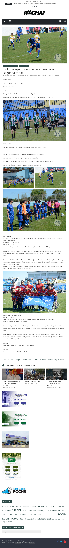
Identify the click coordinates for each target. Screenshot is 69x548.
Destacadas (14, 66)
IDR (48, 510)
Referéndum (53, 515)
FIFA (10, 510)
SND (59, 519)
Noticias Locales (23, 66)
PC (28, 515)
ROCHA (62, 514)
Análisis (4, 507)
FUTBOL (16, 510)
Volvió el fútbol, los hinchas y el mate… (51, 360)
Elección (4, 511)
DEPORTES (53, 506)
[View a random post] (64, 21)
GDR (34, 510)
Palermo (57, 75)
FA (8, 510)
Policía (32, 515)
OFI (53, 75)
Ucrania (63, 519)
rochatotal (20, 518)
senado (52, 519)
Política (37, 514)
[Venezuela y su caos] (34, 370)
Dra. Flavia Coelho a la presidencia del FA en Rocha (11, 383)
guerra (44, 510)
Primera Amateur (45, 515)
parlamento (23, 515)
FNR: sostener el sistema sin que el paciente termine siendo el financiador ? (35, 4)
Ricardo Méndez (22, 75)
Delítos (46, 506)
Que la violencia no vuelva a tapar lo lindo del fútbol (55, 383)
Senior (56, 519)
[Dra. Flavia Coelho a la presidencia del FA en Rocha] (12, 370)
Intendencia (53, 511)
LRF (58, 510)
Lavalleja (44, 75)
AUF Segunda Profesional (17, 506)
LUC (3, 515)
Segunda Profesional (42, 519)
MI (5, 515)
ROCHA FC (8, 518)
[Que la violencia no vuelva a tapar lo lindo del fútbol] (56, 370)
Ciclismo (25, 507)
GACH (30, 511)
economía (61, 507)
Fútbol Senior (25, 511)
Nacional (49, 75)
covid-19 (40, 506)
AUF (9, 506)
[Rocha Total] (4, 22)
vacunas (10, 521)
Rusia (28, 519)
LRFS (63, 510)
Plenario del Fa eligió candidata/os (16, 360)
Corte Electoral (32, 507)
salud (31, 519)
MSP (8, 515)
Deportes (6, 66)
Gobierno (39, 510)
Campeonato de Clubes (35, 75)
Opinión (16, 515)
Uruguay (4, 521)
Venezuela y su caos (32, 381)
